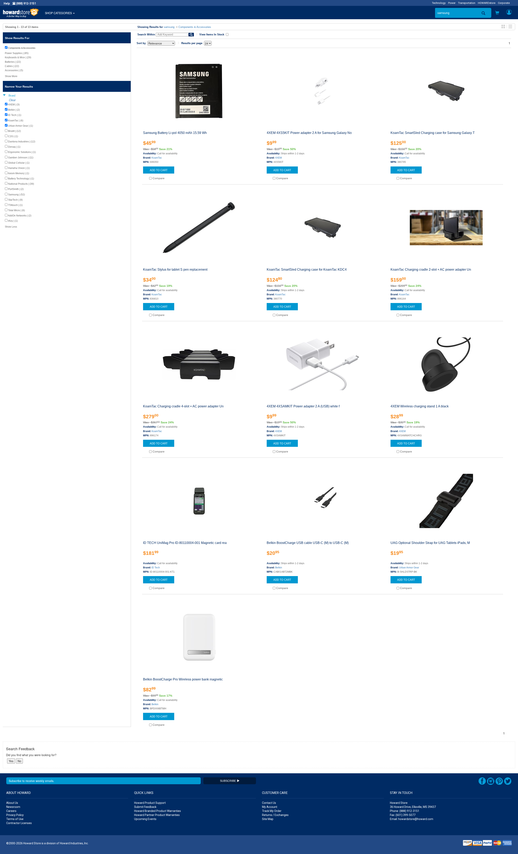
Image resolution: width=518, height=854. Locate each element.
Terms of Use (14, 819)
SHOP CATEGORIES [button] (59, 13)
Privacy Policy (15, 815)
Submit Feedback (145, 806)
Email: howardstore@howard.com (411, 819)
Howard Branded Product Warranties (157, 811)
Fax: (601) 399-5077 (402, 815)
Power (451, 2)
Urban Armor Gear (409, 567)
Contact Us (269, 802)
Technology (439, 2)
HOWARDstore (486, 2)
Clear (12, 100)
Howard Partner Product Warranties (157, 815)
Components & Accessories (194, 27)
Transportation (466, 2)
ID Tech (156, 567)
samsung (169, 27)
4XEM (278, 157)
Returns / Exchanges (275, 815)
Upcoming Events (145, 819)
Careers (11, 811)
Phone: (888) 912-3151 (404, 811)
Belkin (278, 567)
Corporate (504, 2)
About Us (12, 802)
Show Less (11, 226)
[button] (497, 13)
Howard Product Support (150, 802)
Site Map (267, 819)
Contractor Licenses (19, 823)
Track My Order (271, 811)
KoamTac (157, 157)
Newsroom (13, 806)
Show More (11, 76)
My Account (269, 806)
